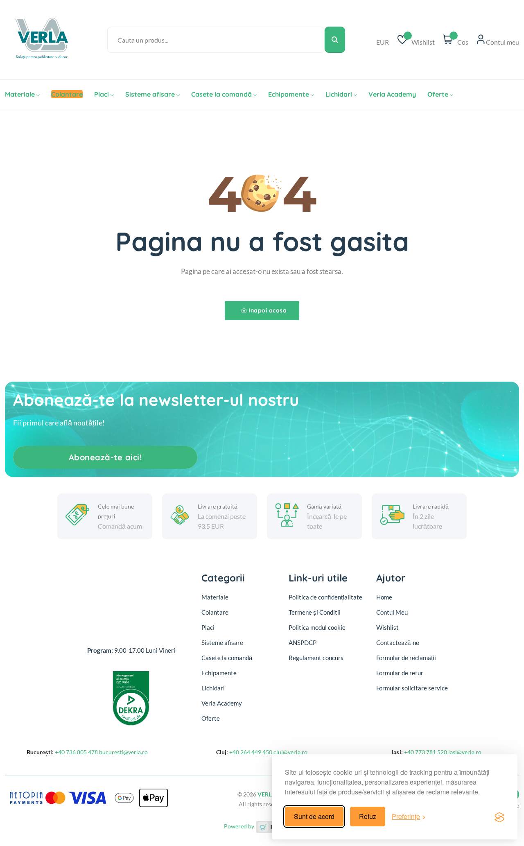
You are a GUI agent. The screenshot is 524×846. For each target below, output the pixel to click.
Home (384, 597)
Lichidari (338, 94)
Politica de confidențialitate (325, 597)
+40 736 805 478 (77, 752)
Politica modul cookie (317, 627)
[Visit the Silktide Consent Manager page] (499, 816)
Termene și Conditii (315, 612)
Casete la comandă (221, 94)
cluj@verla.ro (290, 752)
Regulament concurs (316, 657)
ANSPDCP (302, 642)
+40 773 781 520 (426, 752)
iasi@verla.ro (464, 752)
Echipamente (288, 94)
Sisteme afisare (150, 94)
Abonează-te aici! (105, 457)
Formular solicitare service (412, 688)
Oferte (437, 94)
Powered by (239, 826)
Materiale (20, 94)
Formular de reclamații (406, 657)
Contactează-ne (397, 642)
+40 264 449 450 (251, 752)
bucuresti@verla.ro (123, 752)
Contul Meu (392, 612)
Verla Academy (392, 94)
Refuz (367, 816)
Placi (101, 94)
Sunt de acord (314, 816)
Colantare (214, 612)
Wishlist (387, 627)
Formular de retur (399, 672)
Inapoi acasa (267, 310)
